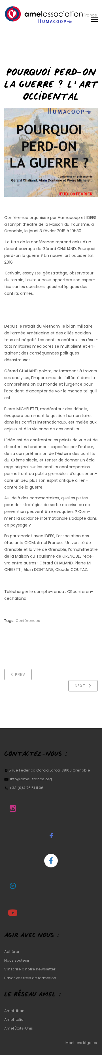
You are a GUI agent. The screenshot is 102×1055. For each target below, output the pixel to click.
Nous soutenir (16, 960)
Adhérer (12, 951)
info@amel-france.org (31, 779)
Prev (20, 674)
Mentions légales (81, 1042)
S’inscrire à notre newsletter (30, 969)
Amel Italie (14, 1019)
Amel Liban (14, 1010)
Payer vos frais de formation (30, 978)
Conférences (28, 620)
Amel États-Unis (18, 1028)
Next (81, 686)
